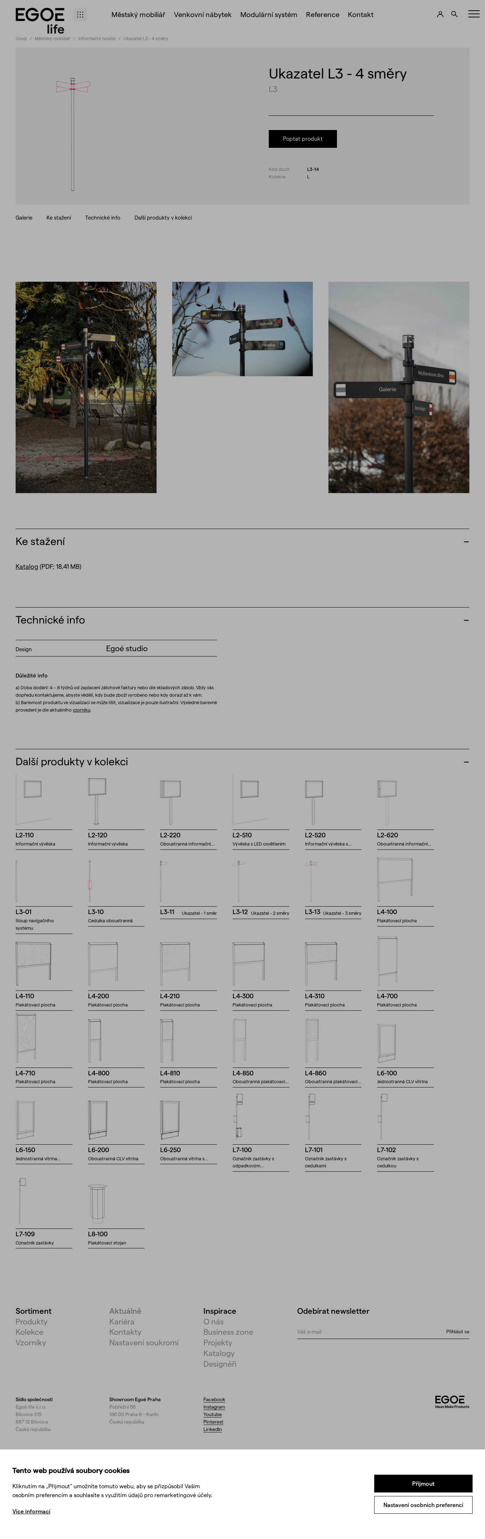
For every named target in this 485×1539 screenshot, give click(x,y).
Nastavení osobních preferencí (423, 1504)
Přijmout (423, 1483)
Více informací (31, 1511)
